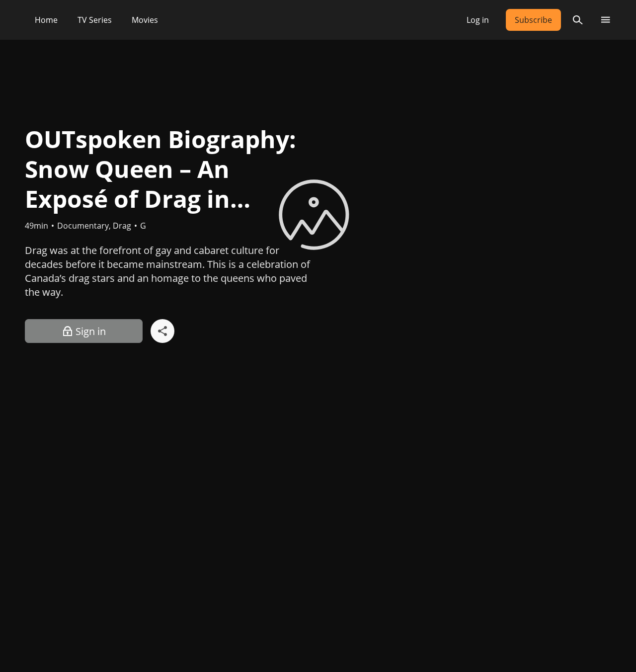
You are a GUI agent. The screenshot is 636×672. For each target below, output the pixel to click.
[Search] (577, 20)
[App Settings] (605, 20)
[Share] (162, 331)
